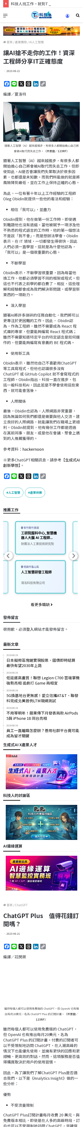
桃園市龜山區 (31, 566)
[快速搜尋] (78, 16)
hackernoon (33, 449)
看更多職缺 (41, 604)
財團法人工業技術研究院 (37, 543)
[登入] (67, 17)
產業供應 (36, 492)
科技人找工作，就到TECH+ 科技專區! (43, 3)
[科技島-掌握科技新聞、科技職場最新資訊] (41, 15)
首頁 (9, 42)
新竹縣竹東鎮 (31, 527)
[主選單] (5, 16)
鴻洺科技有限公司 (33, 583)
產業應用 (21, 42)
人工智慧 (14, 492)
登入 (30, 629)
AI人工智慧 (36, 42)
